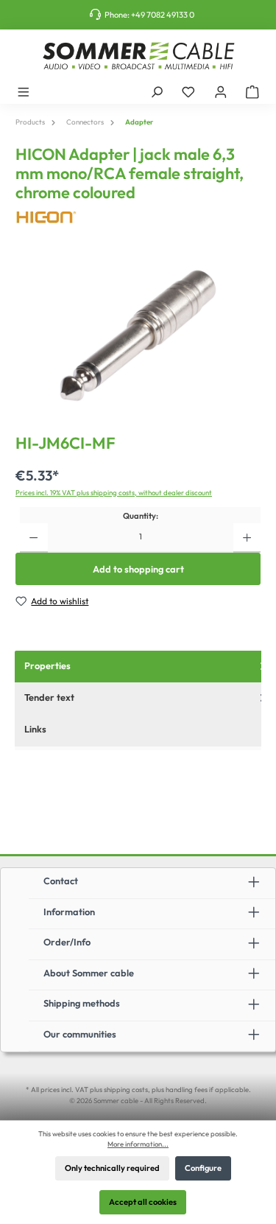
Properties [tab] (47, 665)
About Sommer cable (88, 973)
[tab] (145, 730)
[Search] (157, 91)
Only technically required (112, 1168)
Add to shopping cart (138, 569)
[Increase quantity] (247, 538)
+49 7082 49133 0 (162, 15)
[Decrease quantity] (33, 538)
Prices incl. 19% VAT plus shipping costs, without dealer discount (113, 492)
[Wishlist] (188, 91)
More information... (138, 1143)
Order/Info (67, 942)
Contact (60, 880)
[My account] (221, 91)
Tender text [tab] (49, 697)
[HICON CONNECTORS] (138, 217)
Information (69, 911)
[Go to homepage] (138, 56)
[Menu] (23, 91)
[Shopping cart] (252, 91)
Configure (203, 1168)
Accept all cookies (143, 1202)
